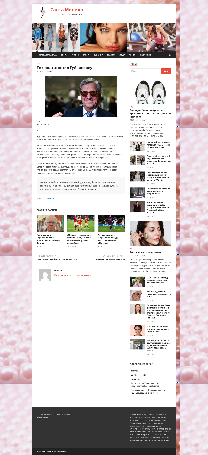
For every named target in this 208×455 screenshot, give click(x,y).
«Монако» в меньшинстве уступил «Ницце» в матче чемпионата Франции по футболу (79, 239)
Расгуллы (135, 379)
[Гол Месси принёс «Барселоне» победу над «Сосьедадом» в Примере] (111, 232)
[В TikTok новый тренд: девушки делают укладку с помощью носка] (137, 286)
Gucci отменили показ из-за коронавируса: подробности (159, 191)
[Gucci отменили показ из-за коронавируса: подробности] (137, 197)
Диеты (64, 55)
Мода (122, 55)
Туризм (132, 55)
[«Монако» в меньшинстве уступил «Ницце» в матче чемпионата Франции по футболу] (81, 232)
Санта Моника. (67, 10)
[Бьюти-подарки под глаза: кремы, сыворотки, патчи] (137, 300)
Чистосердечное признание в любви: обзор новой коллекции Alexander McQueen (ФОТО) (158, 207)
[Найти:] (150, 71)
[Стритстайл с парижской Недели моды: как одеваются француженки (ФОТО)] (137, 164)
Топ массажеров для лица (146, 251)
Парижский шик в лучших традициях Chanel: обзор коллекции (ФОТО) (159, 144)
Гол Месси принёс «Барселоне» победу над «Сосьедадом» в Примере (108, 239)
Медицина (98, 55)
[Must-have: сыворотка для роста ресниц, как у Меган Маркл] (137, 335)
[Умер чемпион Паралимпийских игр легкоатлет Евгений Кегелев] (50, 232)
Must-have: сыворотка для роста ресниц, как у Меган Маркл (158, 329)
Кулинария (145, 55)
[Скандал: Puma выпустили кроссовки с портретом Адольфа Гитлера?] (150, 104)
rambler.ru (50, 198)
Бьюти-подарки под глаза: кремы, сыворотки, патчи (159, 294)
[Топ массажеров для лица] (150, 247)
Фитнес (75, 55)
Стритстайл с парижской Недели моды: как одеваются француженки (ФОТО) (159, 160)
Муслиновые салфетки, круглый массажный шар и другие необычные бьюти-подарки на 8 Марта (159, 345)
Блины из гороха (138, 375)
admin (51, 72)
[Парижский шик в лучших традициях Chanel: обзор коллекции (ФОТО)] (137, 151)
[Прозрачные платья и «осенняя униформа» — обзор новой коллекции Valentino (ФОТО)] (137, 181)
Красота (111, 55)
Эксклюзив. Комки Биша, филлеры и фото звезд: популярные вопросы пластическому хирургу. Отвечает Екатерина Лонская (158, 311)
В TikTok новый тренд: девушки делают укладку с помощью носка (159, 280)
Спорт (86, 55)
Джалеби (135, 371)
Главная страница (48, 55)
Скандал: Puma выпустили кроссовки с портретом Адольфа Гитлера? (150, 113)
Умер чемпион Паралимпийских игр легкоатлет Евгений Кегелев (48, 239)
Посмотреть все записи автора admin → (72, 275)
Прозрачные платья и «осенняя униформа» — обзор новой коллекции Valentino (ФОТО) (158, 176)
